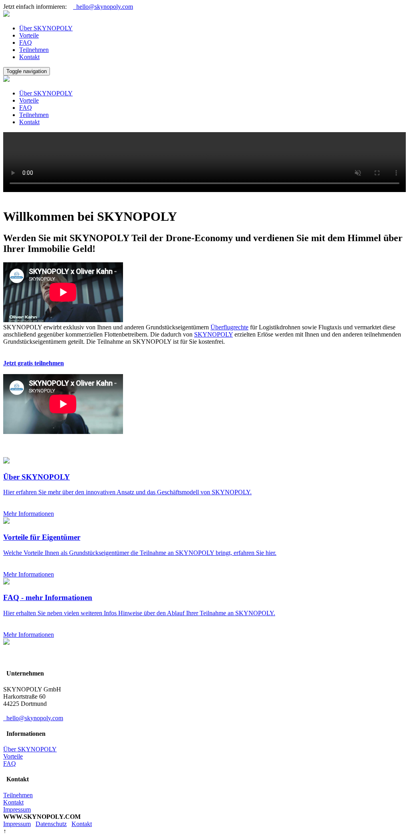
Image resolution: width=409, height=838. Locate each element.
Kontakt (29, 56)
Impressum (17, 809)
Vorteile (29, 35)
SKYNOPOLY (213, 334)
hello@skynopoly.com (103, 6)
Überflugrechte (229, 327)
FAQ (25, 42)
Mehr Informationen (28, 513)
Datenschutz (51, 823)
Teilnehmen (34, 49)
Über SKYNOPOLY (46, 28)
